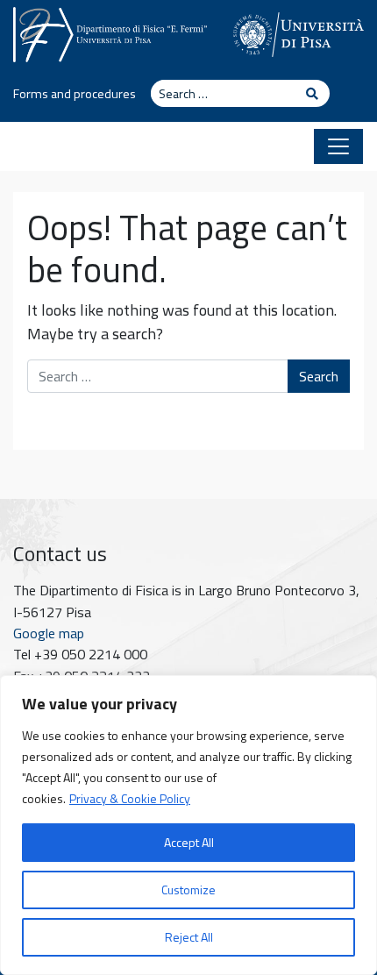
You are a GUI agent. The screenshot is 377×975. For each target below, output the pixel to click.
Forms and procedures (74, 93)
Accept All (189, 842)
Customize (188, 889)
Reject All (189, 937)
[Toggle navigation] (338, 146)
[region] (188, 825)
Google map (48, 633)
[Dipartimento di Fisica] (110, 32)
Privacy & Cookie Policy (129, 798)
